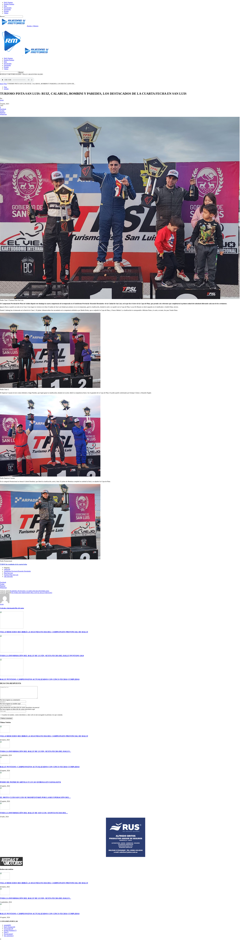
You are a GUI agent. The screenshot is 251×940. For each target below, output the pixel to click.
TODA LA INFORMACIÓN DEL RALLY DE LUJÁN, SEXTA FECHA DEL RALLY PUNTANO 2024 (42, 656)
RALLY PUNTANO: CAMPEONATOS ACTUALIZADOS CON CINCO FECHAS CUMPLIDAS (40, 679)
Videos (6, 13)
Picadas (6, 11)
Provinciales (7, 8)
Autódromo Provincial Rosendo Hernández (17, 571)
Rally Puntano (8, 2)
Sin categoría (9, 936)
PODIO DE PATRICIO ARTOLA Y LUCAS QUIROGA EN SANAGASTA (30, 782)
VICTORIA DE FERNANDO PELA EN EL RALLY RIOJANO (31, 593)
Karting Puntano (9, 4)
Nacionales (7, 9)
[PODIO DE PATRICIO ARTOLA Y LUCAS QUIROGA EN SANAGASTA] (5, 778)
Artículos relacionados (7, 608)
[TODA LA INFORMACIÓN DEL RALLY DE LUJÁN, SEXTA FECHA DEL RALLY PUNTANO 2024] (11, 652)
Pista (5, 6)
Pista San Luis (8, 573)
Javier (2, 100)
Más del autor (19, 608)
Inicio (2, 84)
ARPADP (7, 569)
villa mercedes (8, 576)
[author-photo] (4, 602)
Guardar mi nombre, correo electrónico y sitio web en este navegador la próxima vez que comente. (32, 715)
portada (6, 89)
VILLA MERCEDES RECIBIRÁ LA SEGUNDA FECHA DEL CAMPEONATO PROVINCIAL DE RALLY (44, 632)
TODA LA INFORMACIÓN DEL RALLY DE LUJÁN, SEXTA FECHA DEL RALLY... (35, 751)
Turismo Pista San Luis (11, 575)
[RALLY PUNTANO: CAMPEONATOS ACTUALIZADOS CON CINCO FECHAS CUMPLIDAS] (11, 675)
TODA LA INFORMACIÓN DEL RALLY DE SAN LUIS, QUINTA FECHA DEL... (34, 813)
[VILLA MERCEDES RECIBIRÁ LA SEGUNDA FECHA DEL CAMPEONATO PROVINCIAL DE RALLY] (11, 628)
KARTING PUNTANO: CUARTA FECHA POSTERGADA (29, 591)
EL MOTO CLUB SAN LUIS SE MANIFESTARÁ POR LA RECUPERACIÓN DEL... (35, 797)
